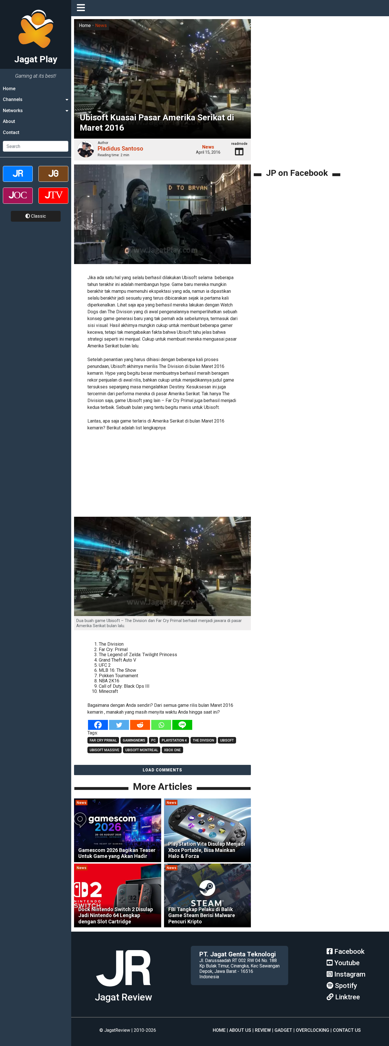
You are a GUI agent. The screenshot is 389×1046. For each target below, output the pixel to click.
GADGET (283, 1030)
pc (153, 740)
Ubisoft (227, 740)
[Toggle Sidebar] (82, 8)
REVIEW (263, 1030)
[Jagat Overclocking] (17, 200)
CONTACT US (347, 1030)
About (9, 121)
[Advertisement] (171, 474)
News (101, 25)
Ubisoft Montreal (141, 750)
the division (203, 740)
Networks (13, 110)
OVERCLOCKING (312, 1030)
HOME (219, 1030)
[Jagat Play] (123, 988)
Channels (12, 99)
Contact (11, 132)
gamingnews (134, 740)
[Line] (182, 725)
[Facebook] (98, 725)
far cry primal (103, 740)
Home (9, 88)
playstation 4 (174, 740)
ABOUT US (240, 1030)
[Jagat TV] (53, 200)
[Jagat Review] (17, 179)
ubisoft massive (104, 750)
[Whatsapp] (161, 725)
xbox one (172, 750)
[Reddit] (140, 725)
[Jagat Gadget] (53, 179)
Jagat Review (123, 997)
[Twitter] (119, 725)
